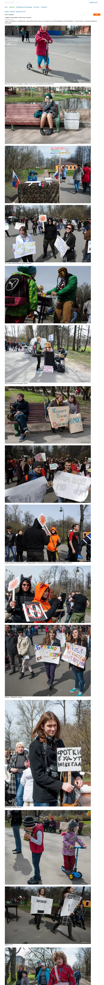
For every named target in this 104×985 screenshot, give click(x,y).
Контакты (36, 7)
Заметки (11, 7)
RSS (97, 14)
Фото (6, 7)
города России (93, 2)
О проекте (44, 7)
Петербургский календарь (24, 7)
